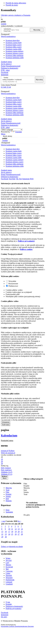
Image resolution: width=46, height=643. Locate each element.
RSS (31, 179)
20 (19, 532)
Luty (7, 563)
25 (12, 534)
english (3, 24)
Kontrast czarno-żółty (14, 49)
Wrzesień (9, 578)
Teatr (7, 490)
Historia (9, 501)
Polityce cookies (26, 249)
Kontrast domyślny (13, 40)
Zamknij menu (6, 62)
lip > (19, 521)
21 (22, 532)
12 (16, 529)
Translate (18, 132)
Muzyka (9, 488)
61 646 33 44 (6, 87)
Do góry (27, 515)
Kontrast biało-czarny (14, 45)
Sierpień (9, 575)
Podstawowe (13, 286)
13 (19, 529)
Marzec (8, 565)
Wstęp (8, 558)
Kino (7, 510)
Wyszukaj (36, 30)
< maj (3, 521)
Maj (7, 569)
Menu (3, 134)
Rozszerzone (13, 284)
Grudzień (9, 584)
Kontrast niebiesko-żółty (15, 58)
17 (9, 532)
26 (16, 534)
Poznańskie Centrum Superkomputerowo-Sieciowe (17, 626)
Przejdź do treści (12, 5)
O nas (8, 602)
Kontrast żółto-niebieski (14, 55)
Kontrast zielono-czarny (14, 53)
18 (12, 532)
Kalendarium (9, 435)
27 (19, 534)
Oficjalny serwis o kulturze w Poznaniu (15, 15)
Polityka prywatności (13, 608)
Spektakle (9, 512)
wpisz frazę (9, 30)
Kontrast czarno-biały (14, 43)
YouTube (12, 179)
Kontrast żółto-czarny (14, 47)
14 (22, 529)
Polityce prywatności (26, 241)
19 (16, 532)
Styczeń (9, 560)
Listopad (9, 582)
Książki (8, 494)
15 (2, 532)
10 (9, 529)
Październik (10, 580)
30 (6, 537)
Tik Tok (19, 179)
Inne (7, 499)
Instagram (4, 75)
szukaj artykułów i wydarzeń (12, 79)
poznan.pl (4, 451)
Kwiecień (9, 567)
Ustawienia (5, 422)
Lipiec (8, 573)
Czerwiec (9, 571)
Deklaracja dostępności (14, 606)
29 (2, 537)
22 (2, 534)
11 (12, 529)
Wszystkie (12, 281)
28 (22, 534)
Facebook (4, 72)
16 (6, 532)
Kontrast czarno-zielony (14, 51)
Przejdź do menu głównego (16, 3)
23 (6, 534)
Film (7, 492)
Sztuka (8, 496)
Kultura (11, 451)
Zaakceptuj (5, 425)
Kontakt (9, 604)
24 (9, 534)
